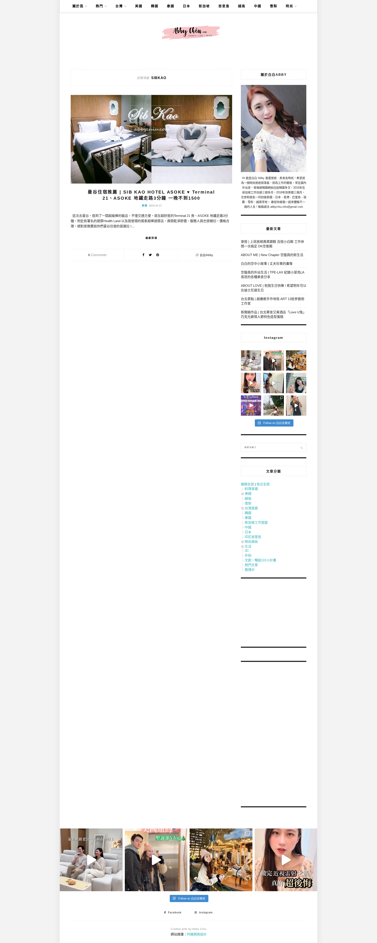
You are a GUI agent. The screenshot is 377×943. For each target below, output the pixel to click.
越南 (241, 6)
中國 (257, 6)
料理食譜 (251, 489)
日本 (186, 6)
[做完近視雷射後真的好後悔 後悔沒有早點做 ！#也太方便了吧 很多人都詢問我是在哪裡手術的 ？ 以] (251, 383)
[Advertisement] (273, 613)
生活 (248, 546)
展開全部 (247, 484)
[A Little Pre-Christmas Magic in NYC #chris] (296, 360)
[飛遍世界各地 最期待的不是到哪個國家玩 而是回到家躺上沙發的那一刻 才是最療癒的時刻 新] (251, 360)
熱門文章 (251, 565)
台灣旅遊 (251, 508)
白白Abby (206, 255)
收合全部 (263, 484)
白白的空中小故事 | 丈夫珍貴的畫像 (267, 263)
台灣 (119, 6)
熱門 (99, 6)
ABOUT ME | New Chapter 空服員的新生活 (272, 255)
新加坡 (204, 6)
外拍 (248, 555)
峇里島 (224, 6)
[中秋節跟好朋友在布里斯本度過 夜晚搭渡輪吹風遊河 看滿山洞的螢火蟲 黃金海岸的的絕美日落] (296, 405)
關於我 (78, 6)
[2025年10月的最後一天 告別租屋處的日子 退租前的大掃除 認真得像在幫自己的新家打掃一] (273, 383)
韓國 (154, 6)
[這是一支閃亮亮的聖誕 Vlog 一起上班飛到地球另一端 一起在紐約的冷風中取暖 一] (273, 360)
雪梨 (273, 6)
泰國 (170, 6)
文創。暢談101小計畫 (260, 560)
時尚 (289, 6)
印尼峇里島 (253, 537)
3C (247, 550)
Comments (97, 255)
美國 (138, 6)
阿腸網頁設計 (197, 934)
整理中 (250, 570)
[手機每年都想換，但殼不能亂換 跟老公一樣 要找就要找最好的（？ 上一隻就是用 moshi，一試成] (296, 383)
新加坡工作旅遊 (256, 522)
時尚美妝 (251, 541)
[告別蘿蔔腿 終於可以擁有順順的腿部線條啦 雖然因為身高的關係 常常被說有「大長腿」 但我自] (273, 405)
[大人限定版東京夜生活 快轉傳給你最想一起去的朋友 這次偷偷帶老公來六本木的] (251, 405)
